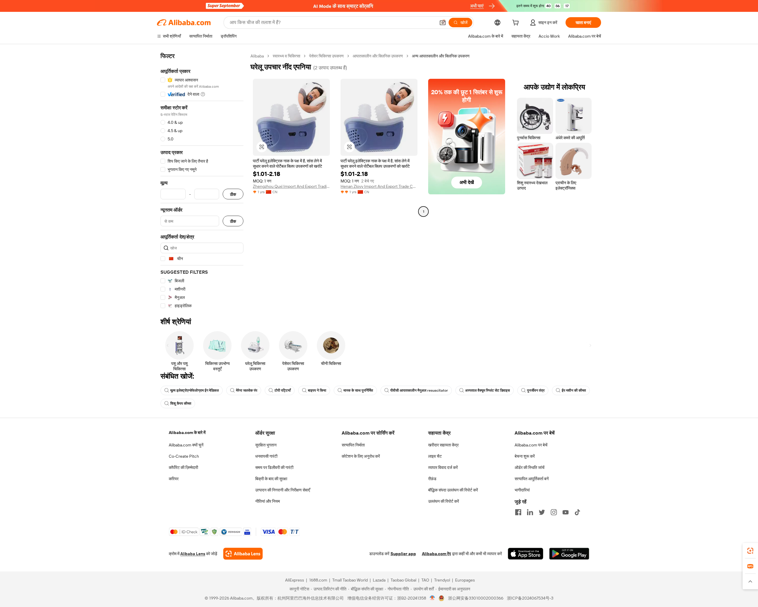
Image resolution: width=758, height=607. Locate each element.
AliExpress (294, 580)
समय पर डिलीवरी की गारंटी (274, 467)
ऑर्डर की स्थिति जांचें (530, 467)
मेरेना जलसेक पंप (246, 390)
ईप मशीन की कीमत (574, 390)
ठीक (233, 194)
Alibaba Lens (192, 553)
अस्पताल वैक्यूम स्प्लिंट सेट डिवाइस (487, 390)
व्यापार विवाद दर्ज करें (443, 467)
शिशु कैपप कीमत (180, 403)
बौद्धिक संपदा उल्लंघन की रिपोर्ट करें (453, 490)
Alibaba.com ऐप (436, 553)
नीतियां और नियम (267, 501)
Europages (465, 580)
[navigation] (201, 181)
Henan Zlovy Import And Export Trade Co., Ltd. (379, 186)
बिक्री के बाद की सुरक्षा (271, 478)
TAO (425, 580)
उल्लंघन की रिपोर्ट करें (443, 501)
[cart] (516, 23)
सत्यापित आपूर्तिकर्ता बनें (532, 478)
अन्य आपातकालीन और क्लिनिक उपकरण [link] (441, 56)
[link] (750, 550)
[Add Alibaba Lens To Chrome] (243, 554)
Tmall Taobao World (350, 580)
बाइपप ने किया (317, 390)
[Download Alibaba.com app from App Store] (525, 554)
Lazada (379, 580)
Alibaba (257, 56)
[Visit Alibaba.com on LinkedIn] (530, 512)
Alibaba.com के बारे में (187, 432)
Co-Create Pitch (184, 456)
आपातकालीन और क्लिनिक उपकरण (378, 56)
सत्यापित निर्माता (353, 445)
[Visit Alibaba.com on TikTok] (577, 512)
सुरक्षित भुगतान (266, 445)
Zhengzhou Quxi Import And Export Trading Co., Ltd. (291, 186)
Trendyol (442, 580)
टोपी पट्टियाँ (282, 390)
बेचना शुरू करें (525, 456)
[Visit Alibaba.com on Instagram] (553, 512)
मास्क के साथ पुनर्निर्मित (358, 390)
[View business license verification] (432, 598)
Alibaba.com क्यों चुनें (186, 445)
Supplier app (403, 553)
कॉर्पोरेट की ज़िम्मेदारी (183, 467)
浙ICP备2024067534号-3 (530, 598)
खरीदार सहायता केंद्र (443, 445)
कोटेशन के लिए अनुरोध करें (361, 456)
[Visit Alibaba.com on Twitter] (541, 512)
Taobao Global (403, 580)
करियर (174, 478)
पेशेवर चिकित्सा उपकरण (326, 56)
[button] (442, 22)
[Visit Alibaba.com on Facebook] (518, 512)
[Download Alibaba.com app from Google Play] (569, 554)
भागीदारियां (522, 490)
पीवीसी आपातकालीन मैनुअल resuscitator (419, 390)
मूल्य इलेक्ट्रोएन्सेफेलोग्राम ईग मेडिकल (194, 390)
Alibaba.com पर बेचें (531, 445)
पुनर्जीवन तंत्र (536, 390)
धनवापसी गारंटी (266, 456)
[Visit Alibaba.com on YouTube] (565, 512)
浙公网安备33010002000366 (475, 598)
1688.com (318, 580)
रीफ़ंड (432, 478)
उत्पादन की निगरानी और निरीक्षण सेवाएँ (282, 490)
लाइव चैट (435, 456)
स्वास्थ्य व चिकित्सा (286, 56)
